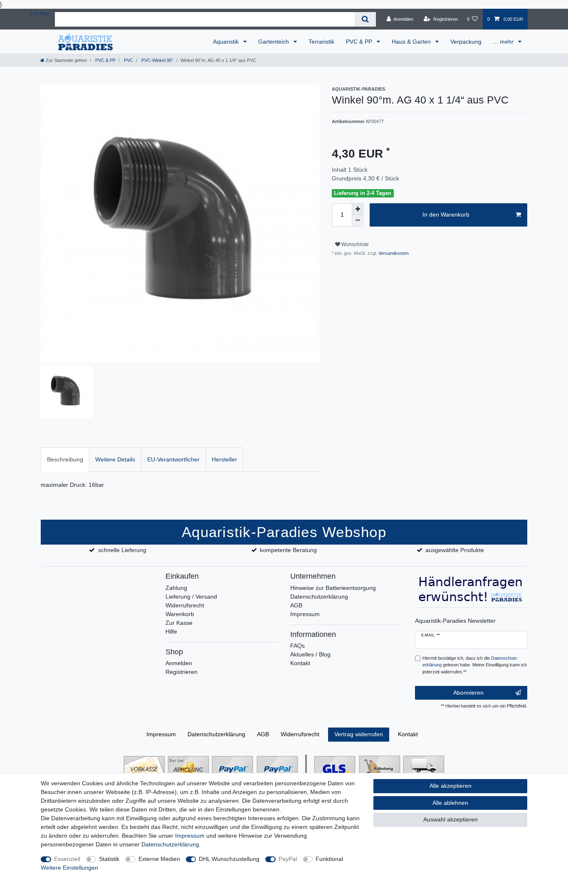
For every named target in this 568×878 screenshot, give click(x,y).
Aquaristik (226, 41)
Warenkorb (179, 614)
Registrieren (181, 671)
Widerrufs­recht (300, 734)
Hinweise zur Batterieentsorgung (333, 588)
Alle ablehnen (450, 802)
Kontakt (300, 663)
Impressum (305, 614)
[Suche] (365, 19)
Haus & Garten (412, 41)
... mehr (504, 41)
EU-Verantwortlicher (173, 459)
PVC (128, 60)
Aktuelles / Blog (310, 654)
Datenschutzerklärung (319, 596)
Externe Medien (159, 859)
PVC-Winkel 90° (156, 60)
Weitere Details (115, 459)
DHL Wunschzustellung (229, 859)
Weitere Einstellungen (69, 867)
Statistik (109, 859)
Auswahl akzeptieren (450, 819)
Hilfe (171, 631)
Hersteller (224, 459)
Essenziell (67, 859)
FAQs (297, 645)
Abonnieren (468, 692)
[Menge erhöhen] (357, 209)
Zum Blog (39, 13)
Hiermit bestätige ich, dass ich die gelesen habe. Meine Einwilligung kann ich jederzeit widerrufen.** (474, 665)
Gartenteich (274, 41)
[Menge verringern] (357, 221)
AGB (296, 605)
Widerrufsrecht (184, 605)
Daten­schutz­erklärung (216, 734)
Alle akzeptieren (451, 785)
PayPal (288, 859)
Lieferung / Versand (191, 596)
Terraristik (321, 41)
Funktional (329, 859)
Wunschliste (354, 244)
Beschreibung (65, 459)
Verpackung (466, 41)
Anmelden (178, 663)
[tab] (65, 459)
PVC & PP (360, 41)
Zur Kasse (179, 622)
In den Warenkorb (445, 214)
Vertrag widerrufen (358, 734)
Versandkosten (393, 253)
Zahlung (176, 588)
